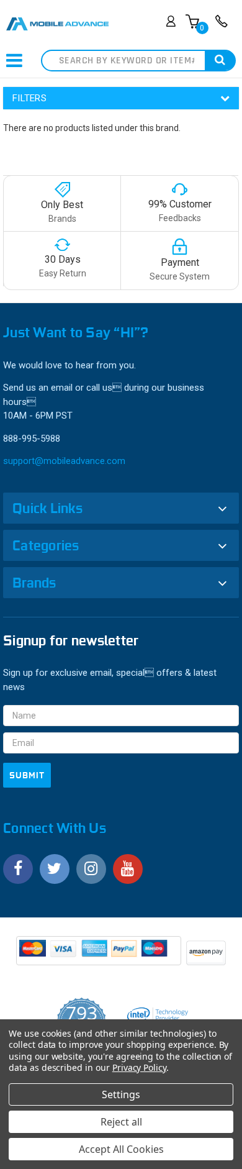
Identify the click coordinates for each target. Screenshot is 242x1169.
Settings (121, 1094)
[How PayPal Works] (99, 955)
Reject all (121, 1122)
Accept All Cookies (121, 1149)
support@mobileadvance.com (64, 460)
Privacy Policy (139, 1067)
